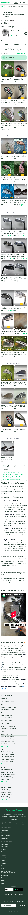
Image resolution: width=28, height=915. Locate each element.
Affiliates (3, 863)
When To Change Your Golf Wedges (12, 477)
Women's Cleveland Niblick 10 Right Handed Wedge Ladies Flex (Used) (7, 155)
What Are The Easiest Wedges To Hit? (13, 474)
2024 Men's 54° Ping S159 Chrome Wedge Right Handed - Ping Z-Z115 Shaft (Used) (7, 383)
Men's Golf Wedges (6, 715)
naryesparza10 (18, 327)
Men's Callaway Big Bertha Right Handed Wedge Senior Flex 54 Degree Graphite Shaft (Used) (19, 78)
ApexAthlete (4, 174)
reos (3, 74)
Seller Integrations (6, 852)
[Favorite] (12, 62)
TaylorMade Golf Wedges (8, 774)
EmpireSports (5, 349)
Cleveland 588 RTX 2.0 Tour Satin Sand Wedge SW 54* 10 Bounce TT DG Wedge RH (20, 232)
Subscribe (22, 905)
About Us (3, 858)
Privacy (3, 868)
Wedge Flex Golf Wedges (8, 734)
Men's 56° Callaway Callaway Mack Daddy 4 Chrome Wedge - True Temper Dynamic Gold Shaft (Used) (7, 353)
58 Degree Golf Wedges (7, 756)
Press (3, 878)
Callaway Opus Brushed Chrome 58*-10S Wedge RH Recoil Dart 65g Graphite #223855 (20, 383)
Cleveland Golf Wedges (7, 777)
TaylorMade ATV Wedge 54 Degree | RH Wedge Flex (7, 178)
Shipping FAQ (5, 830)
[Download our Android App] (18, 889)
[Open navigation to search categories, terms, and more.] (2, 6)
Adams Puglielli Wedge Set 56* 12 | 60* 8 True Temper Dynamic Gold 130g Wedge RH (6, 458)
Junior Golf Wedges (6, 720)
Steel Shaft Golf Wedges (8, 726)
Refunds (3, 833)
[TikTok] (17, 823)
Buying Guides (23, 823)
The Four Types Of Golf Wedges (11, 472)
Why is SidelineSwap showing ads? (14, 136)
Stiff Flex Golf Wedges (7, 736)
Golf (2, 20)
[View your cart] (21, 2)
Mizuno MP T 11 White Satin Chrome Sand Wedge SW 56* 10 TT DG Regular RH (20, 255)
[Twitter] (13, 823)
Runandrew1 (17, 74)
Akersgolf (17, 304)
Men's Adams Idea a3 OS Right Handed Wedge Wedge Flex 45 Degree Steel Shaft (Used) (7, 101)
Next (24, 465)
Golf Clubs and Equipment (8, 701)
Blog (2, 883)
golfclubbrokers (18, 379)
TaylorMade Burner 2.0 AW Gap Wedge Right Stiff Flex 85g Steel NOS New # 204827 (20, 406)
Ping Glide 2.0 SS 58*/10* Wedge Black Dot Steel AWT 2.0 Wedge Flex (20, 307)
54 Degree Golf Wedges (7, 761)
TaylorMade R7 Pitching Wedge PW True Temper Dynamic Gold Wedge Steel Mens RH (7, 255)
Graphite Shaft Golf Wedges (8, 728)
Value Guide (4, 844)
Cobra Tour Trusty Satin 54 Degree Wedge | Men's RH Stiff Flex (20, 178)
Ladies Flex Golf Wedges (8, 741)
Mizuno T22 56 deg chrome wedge (6, 78)
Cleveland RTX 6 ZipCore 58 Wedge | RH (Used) (7, 201)
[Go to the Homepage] (5, 2)
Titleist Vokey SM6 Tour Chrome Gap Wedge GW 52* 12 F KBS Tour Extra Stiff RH (20, 278)
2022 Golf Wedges (6, 797)
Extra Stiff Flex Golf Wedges (9, 744)
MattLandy (4, 120)
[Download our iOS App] (9, 889)
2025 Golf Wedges (6, 792)
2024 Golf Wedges (6, 790)
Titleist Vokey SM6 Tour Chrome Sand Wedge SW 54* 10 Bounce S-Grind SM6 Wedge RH (7, 232)
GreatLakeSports (18, 152)
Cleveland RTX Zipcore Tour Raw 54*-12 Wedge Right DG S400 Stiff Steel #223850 (7, 406)
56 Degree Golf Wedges (7, 752)
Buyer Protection (5, 835)
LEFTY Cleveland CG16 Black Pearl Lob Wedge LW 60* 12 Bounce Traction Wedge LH (7, 278)
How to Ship (4, 849)
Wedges (11, 20)
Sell (16, 2)
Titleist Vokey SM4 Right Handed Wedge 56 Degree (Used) (20, 330)
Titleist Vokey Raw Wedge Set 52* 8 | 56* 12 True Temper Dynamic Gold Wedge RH (20, 201)
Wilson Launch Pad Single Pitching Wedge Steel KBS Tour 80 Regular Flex (20, 428)
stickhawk (17, 197)
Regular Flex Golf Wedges (8, 739)
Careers (3, 860)
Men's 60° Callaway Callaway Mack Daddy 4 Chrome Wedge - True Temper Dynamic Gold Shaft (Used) (20, 353)
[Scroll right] (25, 33)
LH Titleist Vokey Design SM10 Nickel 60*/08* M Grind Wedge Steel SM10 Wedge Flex (7, 330)
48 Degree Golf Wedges (7, 759)
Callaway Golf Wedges (7, 772)
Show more (4, 746)
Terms (3, 866)
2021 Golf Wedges (6, 794)
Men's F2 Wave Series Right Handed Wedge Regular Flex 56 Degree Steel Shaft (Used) (7, 124)
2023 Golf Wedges (6, 787)
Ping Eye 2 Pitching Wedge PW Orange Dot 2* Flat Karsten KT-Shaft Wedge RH (7, 307)
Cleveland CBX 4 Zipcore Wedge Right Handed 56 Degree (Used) (20, 155)
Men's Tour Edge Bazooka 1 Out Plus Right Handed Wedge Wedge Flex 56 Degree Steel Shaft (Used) (20, 124)
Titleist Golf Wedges (7, 769)
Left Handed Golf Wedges (8, 709)
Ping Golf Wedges (6, 779)
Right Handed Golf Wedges (8, 707)
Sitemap (3, 880)
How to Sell (4, 846)
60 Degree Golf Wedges (7, 754)
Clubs (6, 20)
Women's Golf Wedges (7, 718)
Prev (4, 465)
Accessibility (4, 875)
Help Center (4, 838)
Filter (6, 49)
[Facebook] (6, 823)
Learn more (14, 819)
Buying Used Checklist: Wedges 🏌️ (12, 479)
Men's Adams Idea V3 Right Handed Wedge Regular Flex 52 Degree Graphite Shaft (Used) (20, 101)
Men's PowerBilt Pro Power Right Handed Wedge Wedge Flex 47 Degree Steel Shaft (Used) (6, 428)
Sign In (25, 2)
